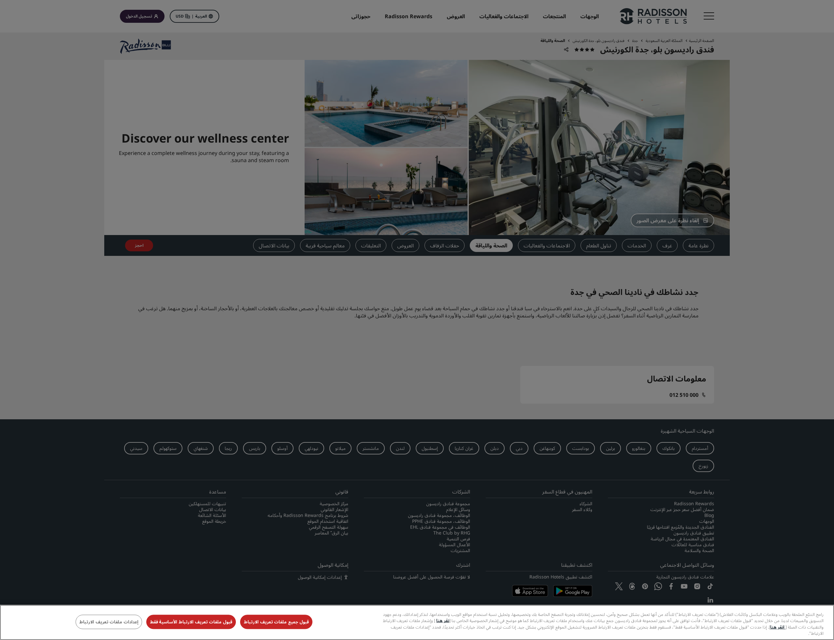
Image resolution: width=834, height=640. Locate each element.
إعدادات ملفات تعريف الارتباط (108, 622)
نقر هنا (442, 620)
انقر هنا (777, 627)
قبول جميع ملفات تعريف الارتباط (276, 622)
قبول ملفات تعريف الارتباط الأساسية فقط (191, 622)
